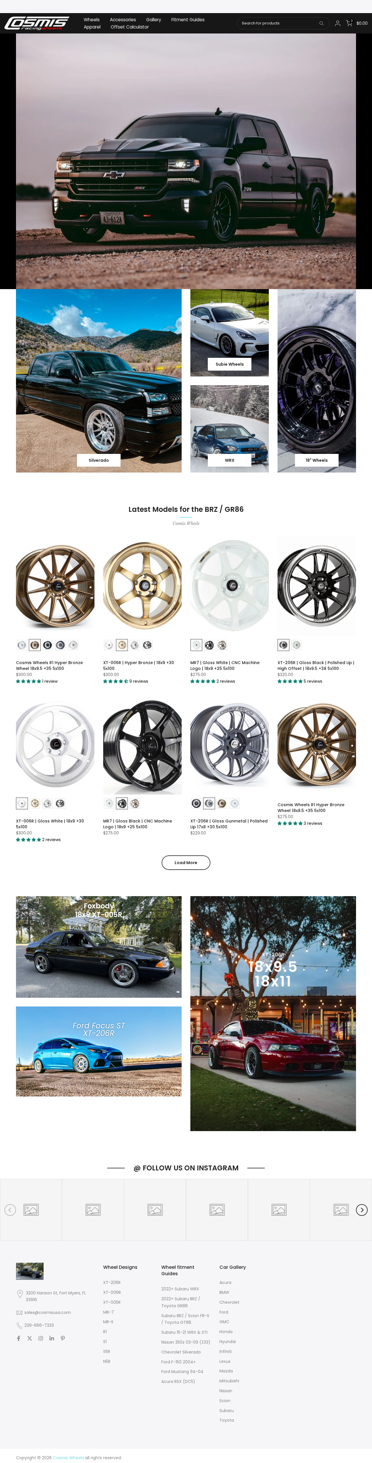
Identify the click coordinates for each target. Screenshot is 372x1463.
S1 (105, 1342)
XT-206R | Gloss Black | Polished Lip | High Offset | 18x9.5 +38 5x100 (316, 665)
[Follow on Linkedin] (51, 1338)
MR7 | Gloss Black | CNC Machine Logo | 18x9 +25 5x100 (137, 824)
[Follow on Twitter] (29, 1338)
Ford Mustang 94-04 (182, 1371)
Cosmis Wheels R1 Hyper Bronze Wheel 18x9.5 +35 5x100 (49, 665)
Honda (226, 1332)
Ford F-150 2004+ (178, 1362)
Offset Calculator (130, 27)
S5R (106, 1351)
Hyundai (227, 1342)
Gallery (153, 20)
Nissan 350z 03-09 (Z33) (185, 1342)
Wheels (92, 20)
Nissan (225, 1391)
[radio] (22, 645)
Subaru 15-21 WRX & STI (184, 1332)
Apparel (92, 27)
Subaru (226, 1411)
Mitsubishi (229, 1381)
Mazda (226, 1371)
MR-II (108, 1322)
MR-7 (108, 1312)
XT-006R (112, 1292)
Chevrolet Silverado (181, 1352)
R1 (105, 1332)
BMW (224, 1292)
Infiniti (225, 1351)
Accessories (123, 20)
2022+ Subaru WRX (180, 1289)
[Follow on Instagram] (40, 1338)
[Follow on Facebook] (18, 1338)
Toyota (226, 1420)
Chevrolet (229, 1302)
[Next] (362, 1210)
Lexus (224, 1361)
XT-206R (112, 1282)
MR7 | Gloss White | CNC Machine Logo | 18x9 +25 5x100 (225, 665)
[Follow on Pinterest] (62, 1338)
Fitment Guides (188, 20)
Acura (225, 1282)
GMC (224, 1322)
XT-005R (112, 1302)
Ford (223, 1312)
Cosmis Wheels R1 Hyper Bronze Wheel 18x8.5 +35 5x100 (311, 807)
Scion (224, 1401)
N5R (106, 1361)
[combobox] (283, 23)
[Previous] (10, 1210)
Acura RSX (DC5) (178, 1381)
